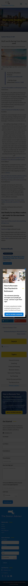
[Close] (25, 269)
